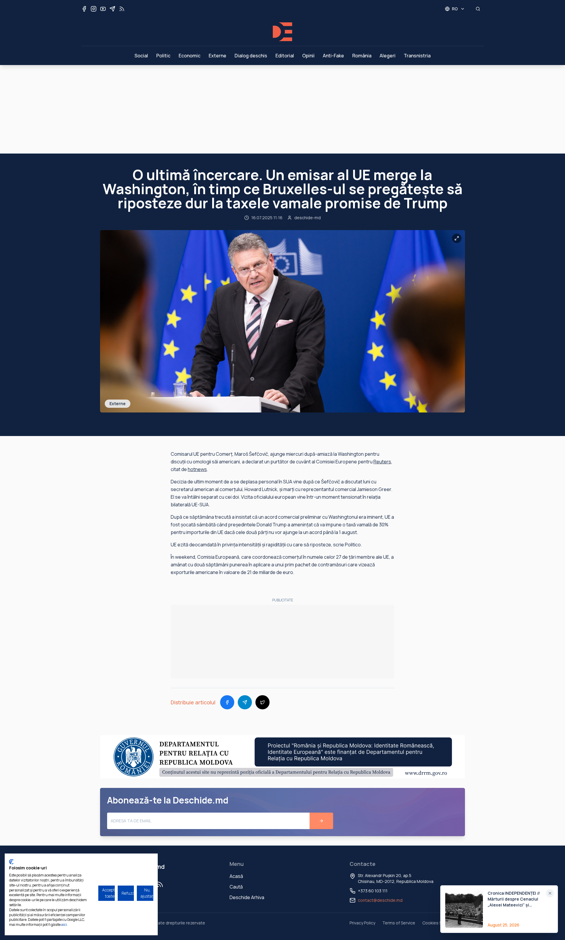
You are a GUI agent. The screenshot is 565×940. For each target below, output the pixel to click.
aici (64, 924)
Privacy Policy (362, 923)
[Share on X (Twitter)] (262, 702)
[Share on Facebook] (227, 702)
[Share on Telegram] (245, 702)
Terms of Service (398, 923)
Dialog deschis (251, 55)
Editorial (284, 55)
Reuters (382, 461)
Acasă (236, 876)
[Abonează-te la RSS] (122, 9)
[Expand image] (456, 238)
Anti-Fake (333, 55)
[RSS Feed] (160, 884)
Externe (217, 55)
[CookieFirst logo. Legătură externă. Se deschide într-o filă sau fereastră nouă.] (11, 861)
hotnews (197, 469)
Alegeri (388, 55)
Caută (236, 887)
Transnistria (417, 55)
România (361, 55)
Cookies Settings (439, 923)
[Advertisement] (282, 109)
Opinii (308, 55)
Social (141, 55)
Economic (189, 55)
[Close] (550, 893)
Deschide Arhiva (247, 897)
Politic (163, 55)
